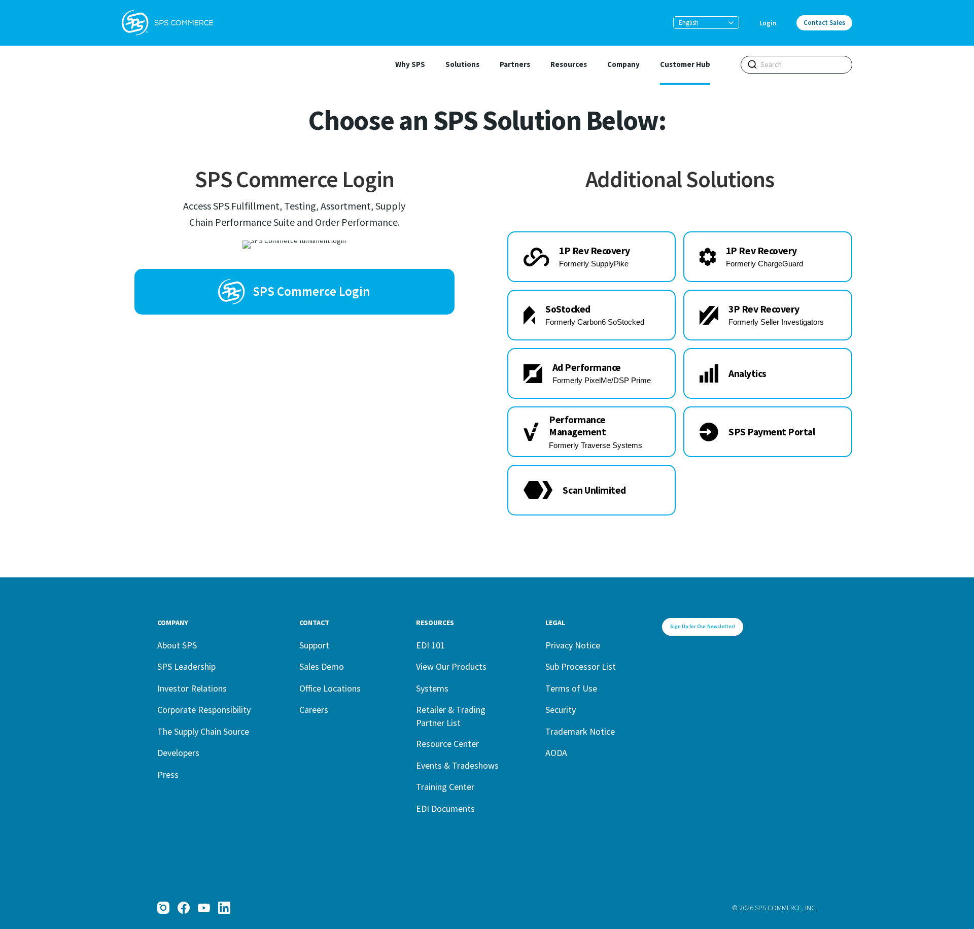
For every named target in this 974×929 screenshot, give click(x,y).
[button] (706, 22)
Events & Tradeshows (457, 765)
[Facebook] (184, 908)
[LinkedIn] (224, 908)
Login (767, 23)
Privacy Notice (572, 645)
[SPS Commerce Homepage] (167, 23)
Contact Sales (824, 22)
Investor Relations (192, 688)
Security (560, 709)
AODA (556, 753)
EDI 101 (430, 645)
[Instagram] (163, 908)
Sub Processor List (580, 666)
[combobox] (796, 65)
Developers (178, 753)
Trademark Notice (580, 731)
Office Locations (330, 688)
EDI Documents (445, 808)
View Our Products (451, 666)
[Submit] (752, 64)
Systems (432, 688)
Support (314, 645)
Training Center (445, 787)
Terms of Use (571, 688)
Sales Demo (321, 666)
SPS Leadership (186, 666)
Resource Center (447, 743)
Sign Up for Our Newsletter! (702, 626)
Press (168, 774)
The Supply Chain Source (203, 731)
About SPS (177, 645)
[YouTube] (204, 908)
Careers (313, 709)
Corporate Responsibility (204, 709)
